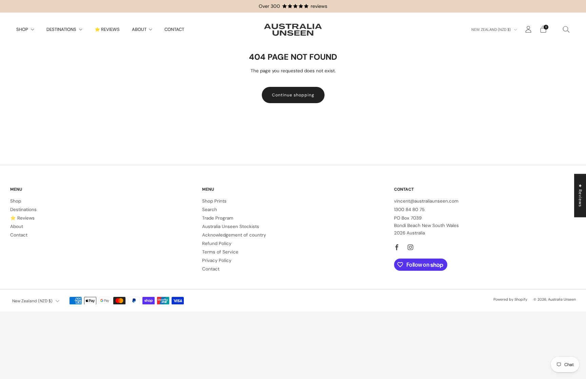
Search (209, 209)
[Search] (566, 29)
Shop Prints (214, 201)
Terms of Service (220, 252)
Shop (22, 29)
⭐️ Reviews (107, 29)
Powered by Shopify (510, 299)
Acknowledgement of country (234, 235)
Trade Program (217, 218)
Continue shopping (293, 95)
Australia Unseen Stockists (230, 226)
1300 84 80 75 (409, 209)
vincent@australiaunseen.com (426, 201)
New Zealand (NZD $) (491, 29)
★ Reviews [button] (580, 195)
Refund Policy (216, 243)
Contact (174, 29)
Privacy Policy (216, 260)
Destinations (61, 29)
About (139, 29)
